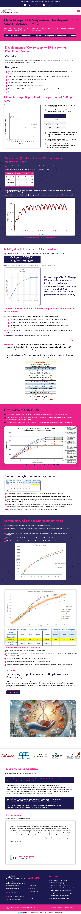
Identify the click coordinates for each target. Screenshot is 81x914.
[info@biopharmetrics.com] (25, 5)
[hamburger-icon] (78, 11)
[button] (39, 780)
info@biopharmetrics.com (34, 5)
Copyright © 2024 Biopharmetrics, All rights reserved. (22, 908)
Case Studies (15, 36)
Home (7, 36)
